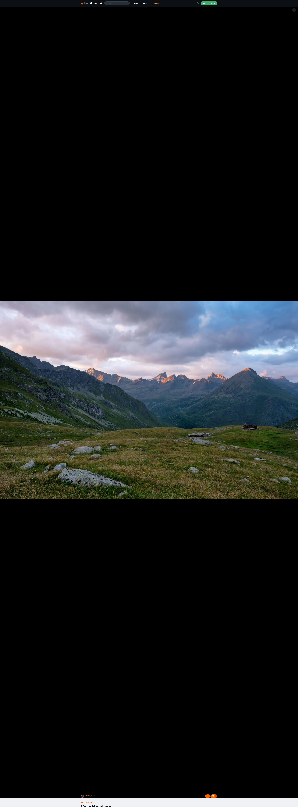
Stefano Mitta (90, 795)
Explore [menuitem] (136, 3)
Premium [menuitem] (155, 3)
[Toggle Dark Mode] (198, 3)
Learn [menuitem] (145, 3)
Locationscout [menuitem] (91, 3)
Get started (210, 3)
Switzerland (87, 802)
